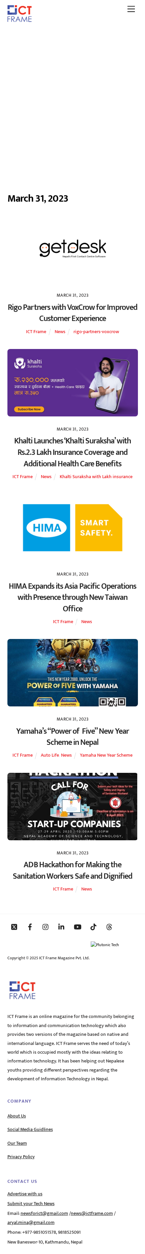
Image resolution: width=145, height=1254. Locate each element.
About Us (16, 1116)
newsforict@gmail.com (44, 1213)
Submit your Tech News (31, 1204)
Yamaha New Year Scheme (106, 755)
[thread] (109, 927)
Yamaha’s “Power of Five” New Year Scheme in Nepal (72, 737)
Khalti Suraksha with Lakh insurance (96, 477)
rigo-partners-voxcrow (96, 332)
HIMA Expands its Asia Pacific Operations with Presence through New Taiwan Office (73, 598)
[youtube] (77, 927)
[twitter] (14, 927)
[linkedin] (61, 927)
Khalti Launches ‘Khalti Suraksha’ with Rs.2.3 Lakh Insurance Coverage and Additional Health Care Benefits (72, 452)
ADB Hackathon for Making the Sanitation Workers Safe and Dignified (72, 870)
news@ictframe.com (92, 1213)
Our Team (17, 1143)
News (60, 332)
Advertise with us (24, 1194)
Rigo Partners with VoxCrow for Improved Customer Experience (72, 313)
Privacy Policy (21, 1157)
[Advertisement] (72, 103)
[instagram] (46, 927)
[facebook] (30, 927)
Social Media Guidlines (30, 1130)
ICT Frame (36, 332)
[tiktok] (93, 927)
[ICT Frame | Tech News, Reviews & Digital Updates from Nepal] (19, 19)
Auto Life (50, 755)
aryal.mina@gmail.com (31, 1223)
